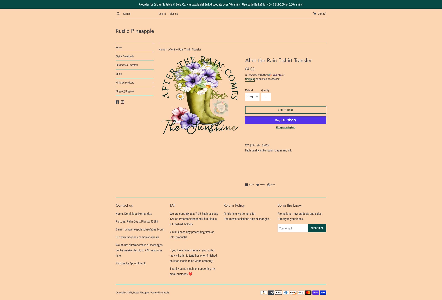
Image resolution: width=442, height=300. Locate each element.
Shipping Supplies (125, 91)
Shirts (119, 74)
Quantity (265, 90)
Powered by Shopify (159, 292)
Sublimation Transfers (135, 65)
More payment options (285, 127)
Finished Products (135, 82)
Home (119, 47)
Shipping (250, 79)
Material (249, 90)
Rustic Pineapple (135, 31)
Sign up (174, 14)
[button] (285, 75)
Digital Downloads (125, 56)
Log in (162, 14)
